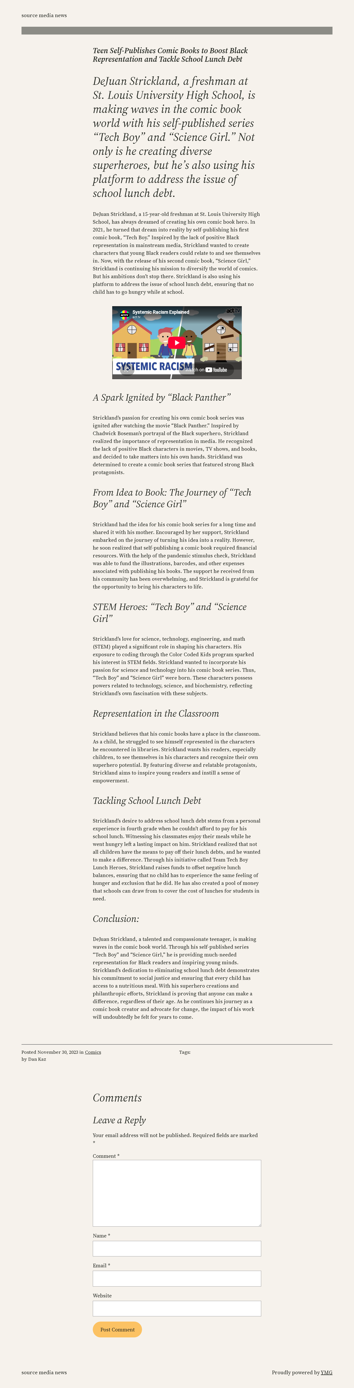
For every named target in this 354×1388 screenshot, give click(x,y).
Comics (93, 1052)
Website (102, 1295)
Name (101, 1235)
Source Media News (44, 15)
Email (101, 1265)
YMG (326, 1372)
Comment (106, 1156)
